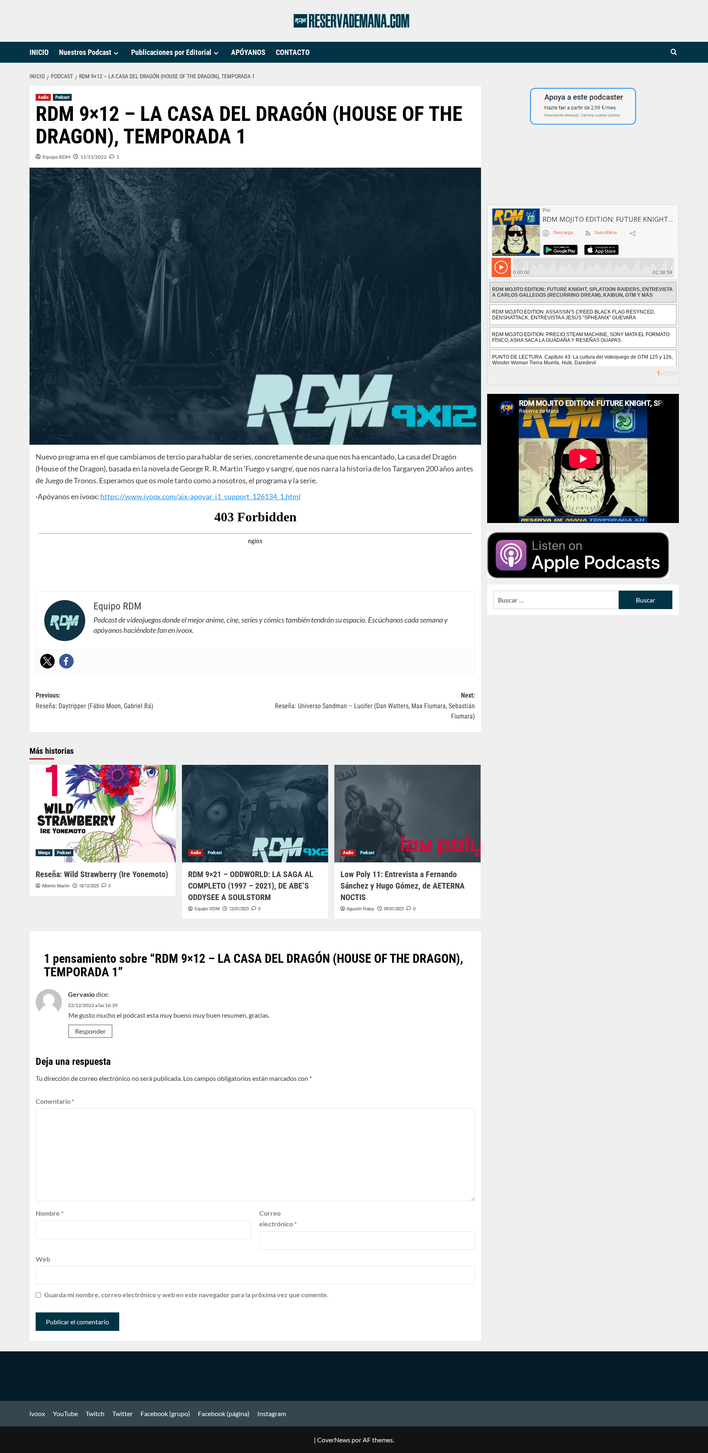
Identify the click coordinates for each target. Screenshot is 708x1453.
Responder (90, 1031)
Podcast (62, 97)
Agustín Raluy (360, 908)
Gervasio (81, 994)
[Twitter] (47, 661)
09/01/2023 (394, 909)
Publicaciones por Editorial (171, 52)
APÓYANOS (248, 52)
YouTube (65, 1413)
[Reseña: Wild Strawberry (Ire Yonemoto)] (103, 813)
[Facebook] (66, 661)
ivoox (37, 1413)
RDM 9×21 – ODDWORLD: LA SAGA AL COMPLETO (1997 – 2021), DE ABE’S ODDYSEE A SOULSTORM (250, 885)
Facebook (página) (224, 1413)
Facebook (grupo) (165, 1413)
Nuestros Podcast (85, 52)
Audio (43, 97)
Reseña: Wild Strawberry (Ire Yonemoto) (102, 874)
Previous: (94, 700)
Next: (375, 705)
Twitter (122, 1413)
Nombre (50, 1213)
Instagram (271, 1413)
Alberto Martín (56, 885)
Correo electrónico (278, 1218)
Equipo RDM (56, 157)
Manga (44, 852)
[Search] (674, 52)
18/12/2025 (89, 886)
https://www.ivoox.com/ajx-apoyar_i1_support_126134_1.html (200, 496)
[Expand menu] (116, 53)
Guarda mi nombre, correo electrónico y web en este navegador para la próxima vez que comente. (186, 1294)
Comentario (55, 1101)
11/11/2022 (93, 157)
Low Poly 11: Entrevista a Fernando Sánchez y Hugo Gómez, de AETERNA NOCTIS (402, 885)
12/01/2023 (239, 909)
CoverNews (333, 1440)
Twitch (95, 1413)
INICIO (39, 52)
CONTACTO (293, 52)
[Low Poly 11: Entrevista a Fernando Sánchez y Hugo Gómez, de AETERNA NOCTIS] (407, 813)
